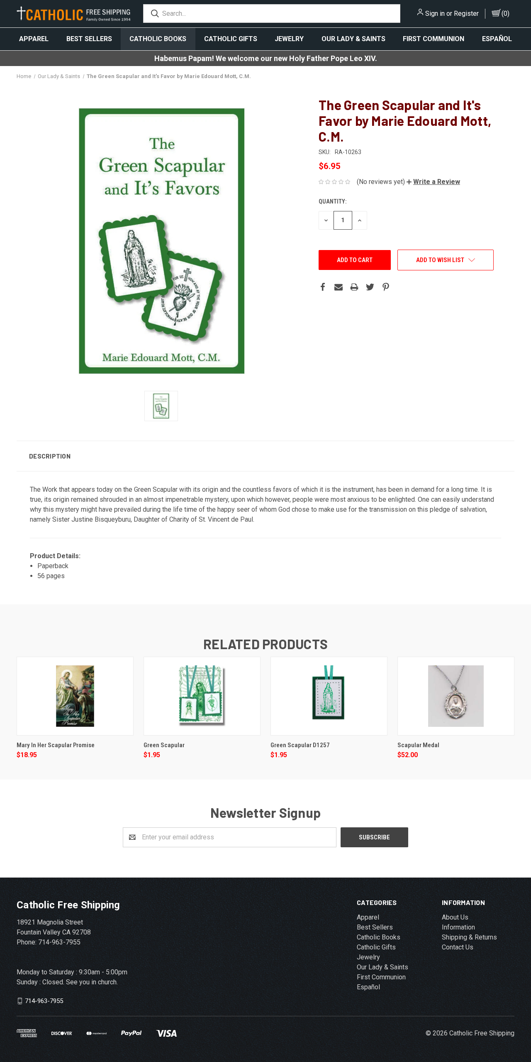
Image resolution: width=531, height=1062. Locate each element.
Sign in (435, 13)
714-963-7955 (44, 1000)
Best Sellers (89, 39)
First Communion (433, 39)
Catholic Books (157, 39)
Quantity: (332, 201)
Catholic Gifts (230, 39)
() (505, 13)
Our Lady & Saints (353, 39)
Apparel (34, 39)
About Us (455, 917)
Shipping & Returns (469, 937)
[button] (433, 182)
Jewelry (289, 39)
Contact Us (457, 947)
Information (458, 927)
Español (497, 39)
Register (466, 13)
